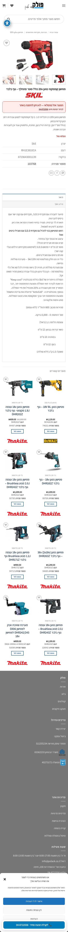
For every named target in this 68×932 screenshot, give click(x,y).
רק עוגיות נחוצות (34, 909)
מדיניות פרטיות (58, 813)
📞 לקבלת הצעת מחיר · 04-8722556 (34, 925)
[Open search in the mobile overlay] (34, 19)
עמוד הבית (54, 32)
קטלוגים (62, 701)
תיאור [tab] (61, 197)
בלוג (64, 694)
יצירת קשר (61, 728)
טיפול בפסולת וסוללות (55, 835)
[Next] (5, 55)
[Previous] (60, 55)
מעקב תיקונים (59, 708)
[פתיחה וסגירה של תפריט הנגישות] (7, 23)
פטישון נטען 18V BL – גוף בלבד (50, 408)
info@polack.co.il (51, 861)
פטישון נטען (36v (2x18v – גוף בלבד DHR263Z (51, 554)
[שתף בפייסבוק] (57, 173)
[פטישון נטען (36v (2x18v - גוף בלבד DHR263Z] (51, 534)
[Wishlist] (11, 5)
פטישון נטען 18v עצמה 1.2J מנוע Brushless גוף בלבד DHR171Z (17, 556)
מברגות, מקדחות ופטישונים (36, 32)
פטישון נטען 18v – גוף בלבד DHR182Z (50, 481)
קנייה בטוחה (60, 828)
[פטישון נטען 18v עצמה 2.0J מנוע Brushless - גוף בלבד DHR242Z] (17, 461)
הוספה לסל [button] (50, 431)
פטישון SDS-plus (16, 32)
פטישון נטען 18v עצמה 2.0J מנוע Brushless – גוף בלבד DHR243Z (50, 628)
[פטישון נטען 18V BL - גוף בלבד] (51, 388)
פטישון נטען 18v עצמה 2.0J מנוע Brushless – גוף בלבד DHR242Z (17, 483)
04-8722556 (43, 109)
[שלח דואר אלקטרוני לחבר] (51, 173)
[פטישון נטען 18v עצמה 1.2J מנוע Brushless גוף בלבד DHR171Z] (17, 534)
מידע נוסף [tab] (59, 204)
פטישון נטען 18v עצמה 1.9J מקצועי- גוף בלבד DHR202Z (17, 410)
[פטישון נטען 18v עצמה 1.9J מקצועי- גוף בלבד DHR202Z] (17, 388)
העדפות (34, 918)
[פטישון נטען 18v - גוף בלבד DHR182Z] (51, 461)
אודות (63, 686)
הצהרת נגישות (59, 821)
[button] (4, 879)
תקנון (63, 806)
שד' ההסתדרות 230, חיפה (46, 867)
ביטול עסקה (60, 736)
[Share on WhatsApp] (62, 173)
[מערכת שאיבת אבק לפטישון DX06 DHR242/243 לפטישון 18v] (17, 606)
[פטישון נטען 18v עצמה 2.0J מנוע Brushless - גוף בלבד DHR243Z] (51, 606)
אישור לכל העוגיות (34, 901)
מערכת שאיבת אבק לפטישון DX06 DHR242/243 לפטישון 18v (17, 630)
